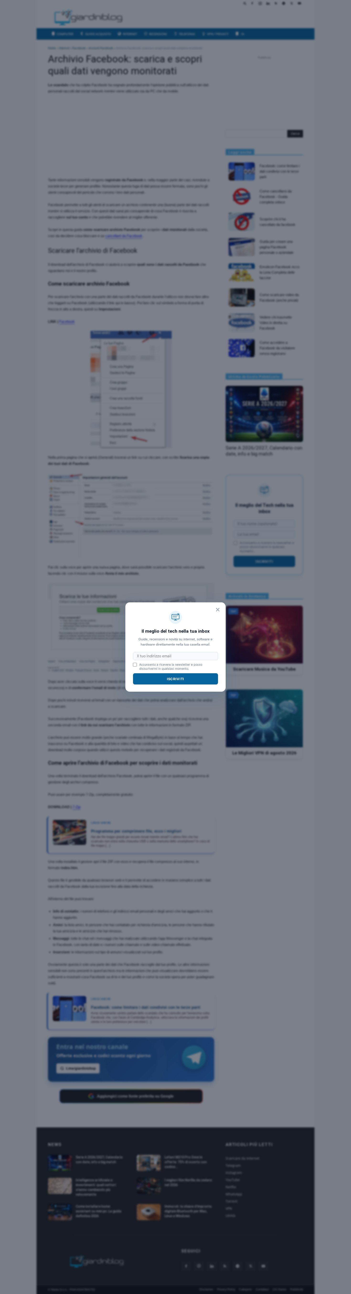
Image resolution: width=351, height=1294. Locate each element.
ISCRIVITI (175, 679)
